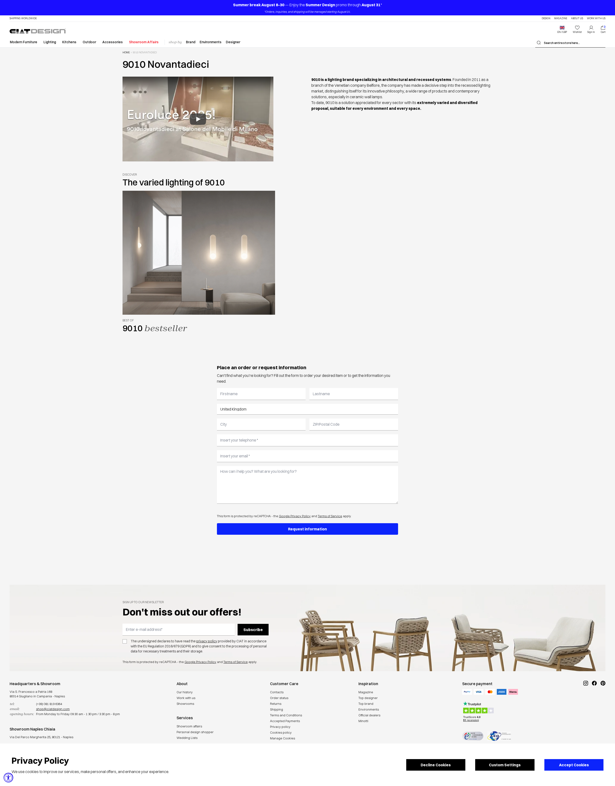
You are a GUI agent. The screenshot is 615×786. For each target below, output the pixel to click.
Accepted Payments (285, 721)
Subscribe (253, 629)
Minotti (363, 721)
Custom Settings (505, 764)
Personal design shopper (195, 732)
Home (126, 52)
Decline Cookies (436, 764)
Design (546, 18)
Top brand (365, 704)
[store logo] (38, 30)
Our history (185, 692)
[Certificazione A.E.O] (499, 736)
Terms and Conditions (286, 715)
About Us (577, 18)
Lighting (49, 42)
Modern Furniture (23, 42)
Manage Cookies (282, 738)
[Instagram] (585, 699)
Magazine (560, 18)
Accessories (112, 42)
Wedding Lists (187, 738)
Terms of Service (330, 516)
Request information (307, 529)
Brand (190, 42)
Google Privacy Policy (295, 516)
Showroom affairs (189, 726)
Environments (210, 42)
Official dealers (369, 715)
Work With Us (596, 18)
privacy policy (206, 641)
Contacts (276, 692)
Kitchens (69, 42)
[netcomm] (472, 736)
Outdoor (89, 42)
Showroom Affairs (144, 42)
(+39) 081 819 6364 (49, 704)
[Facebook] (594, 699)
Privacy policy (280, 727)
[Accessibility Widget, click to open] (8, 777)
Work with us (186, 698)
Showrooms (185, 704)
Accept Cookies (574, 764)
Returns (275, 704)
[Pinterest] (603, 699)
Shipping (276, 709)
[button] (562, 29)
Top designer (368, 698)
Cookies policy (281, 732)
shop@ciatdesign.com (53, 709)
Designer (233, 42)
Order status (279, 698)
